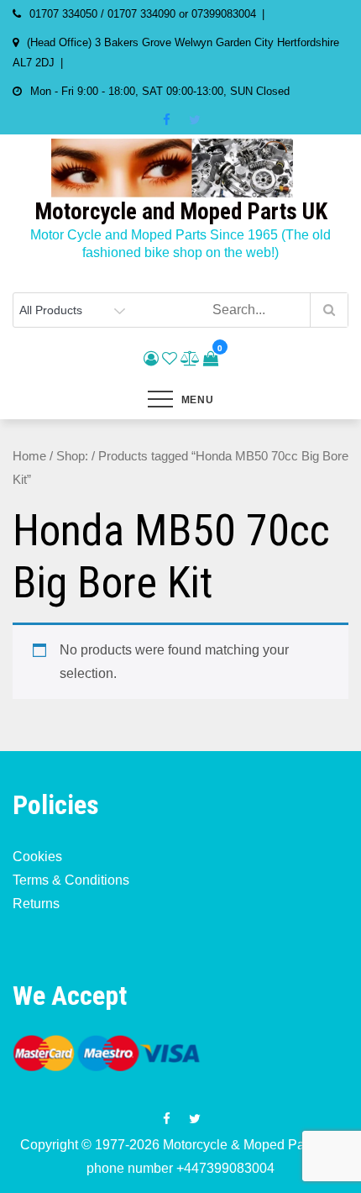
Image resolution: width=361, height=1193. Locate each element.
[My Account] (151, 358)
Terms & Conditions (71, 880)
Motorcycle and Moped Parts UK (180, 211)
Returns (36, 903)
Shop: (72, 456)
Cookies (37, 856)
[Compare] (190, 358)
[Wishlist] (169, 358)
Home (29, 456)
